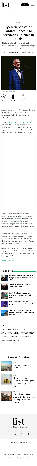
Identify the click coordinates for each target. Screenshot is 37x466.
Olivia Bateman (13, 52)
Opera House (26, 337)
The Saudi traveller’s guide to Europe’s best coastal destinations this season (21, 313)
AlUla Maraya (7, 333)
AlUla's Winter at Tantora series (20, 122)
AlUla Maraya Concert (24, 333)
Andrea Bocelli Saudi (10, 337)
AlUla (28, 112)
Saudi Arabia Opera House (12, 340)
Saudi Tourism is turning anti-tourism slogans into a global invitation (20, 295)
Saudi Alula (13, 329)
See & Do (18, 23)
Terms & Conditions (25, 455)
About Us (13, 443)
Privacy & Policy (10, 455)
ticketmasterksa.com (7, 260)
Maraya (22, 329)
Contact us (22, 443)
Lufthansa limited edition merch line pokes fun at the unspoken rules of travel (22, 278)
